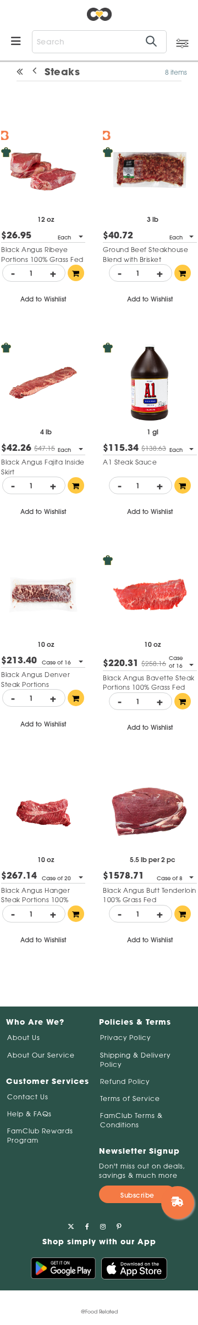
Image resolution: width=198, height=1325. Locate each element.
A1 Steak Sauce (130, 462)
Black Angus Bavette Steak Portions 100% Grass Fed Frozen (149, 687)
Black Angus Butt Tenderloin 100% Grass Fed (149, 895)
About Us (23, 1037)
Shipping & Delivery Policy (135, 1059)
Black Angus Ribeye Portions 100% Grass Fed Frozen (42, 259)
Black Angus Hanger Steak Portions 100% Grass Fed (35, 900)
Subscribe (137, 1195)
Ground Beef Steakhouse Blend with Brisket (145, 254)
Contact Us (27, 1097)
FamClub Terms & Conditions (131, 1120)
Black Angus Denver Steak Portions (35, 679)
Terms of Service (130, 1098)
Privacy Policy (125, 1037)
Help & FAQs (29, 1114)
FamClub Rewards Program (40, 1135)
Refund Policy (125, 1081)
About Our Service (41, 1055)
